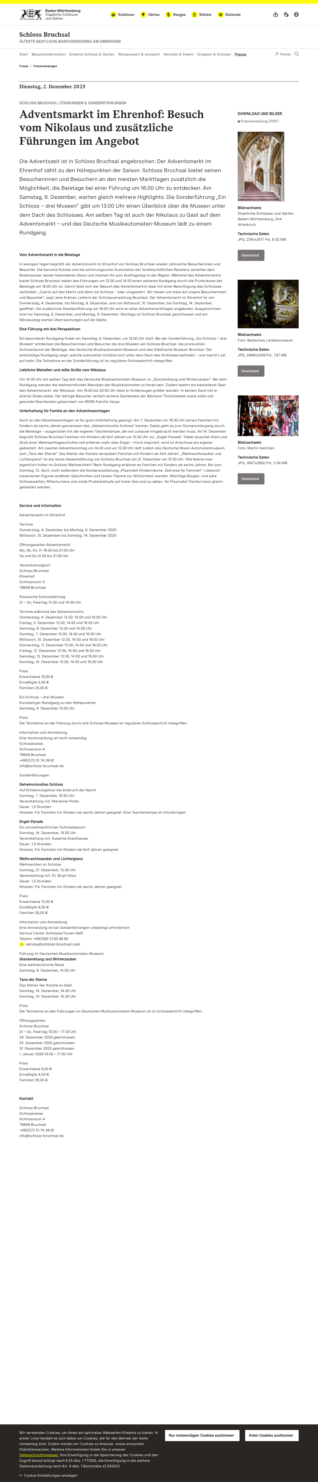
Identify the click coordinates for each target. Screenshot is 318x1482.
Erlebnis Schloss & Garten (91, 54)
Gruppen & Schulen (214, 54)
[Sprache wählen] (296, 14)
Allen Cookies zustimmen (271, 1435)
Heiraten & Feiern (178, 54)
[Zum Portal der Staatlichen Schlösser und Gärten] (50, 14)
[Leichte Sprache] (275, 14)
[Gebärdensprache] (286, 14)
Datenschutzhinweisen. (39, 1455)
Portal (285, 54)
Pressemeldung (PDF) (260, 121)
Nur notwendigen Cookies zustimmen (201, 1435)
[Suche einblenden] (296, 54)
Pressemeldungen (45, 66)
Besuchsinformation (49, 54)
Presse (240, 54)
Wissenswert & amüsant (139, 54)
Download (250, 255)
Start (23, 54)
